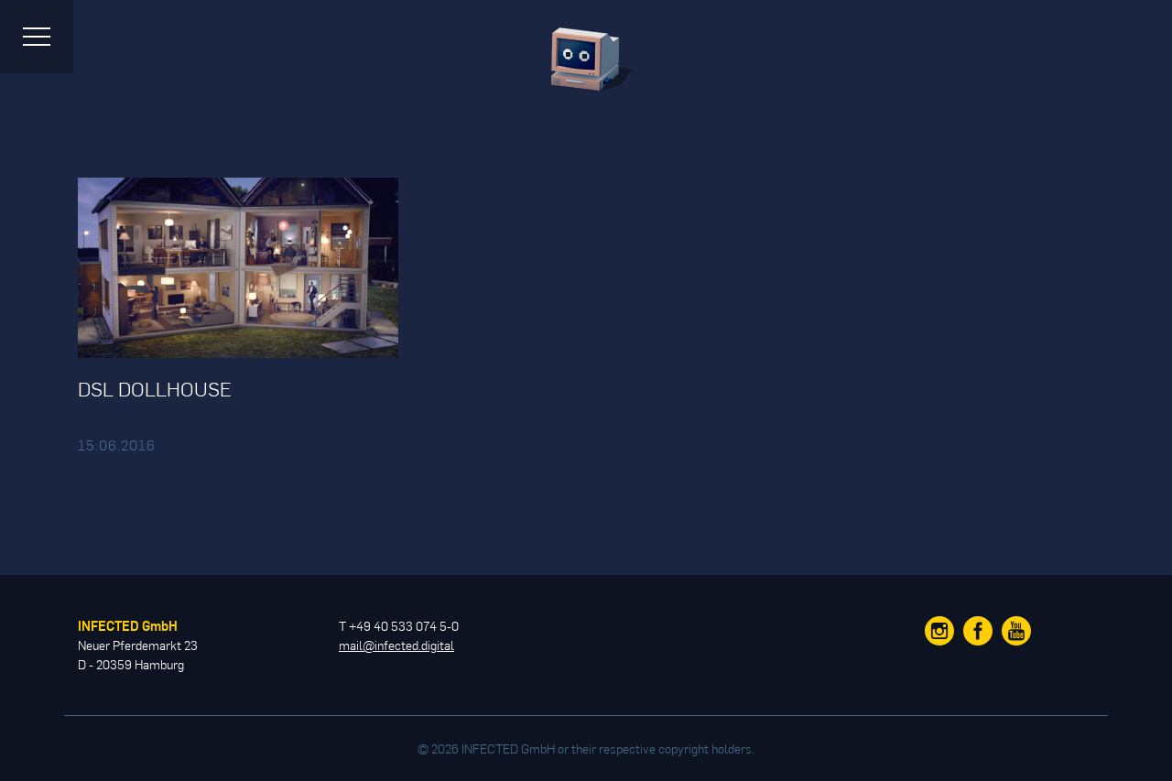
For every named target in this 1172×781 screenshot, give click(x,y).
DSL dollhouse (155, 388)
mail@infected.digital (396, 645)
